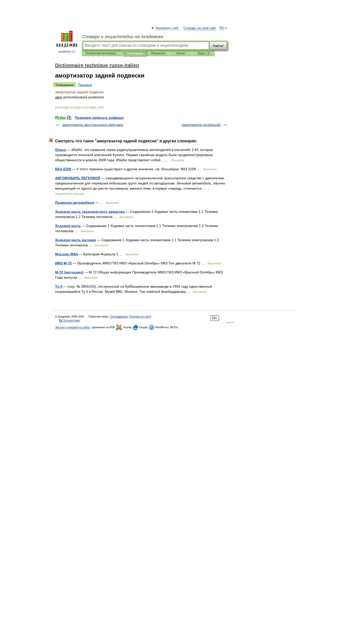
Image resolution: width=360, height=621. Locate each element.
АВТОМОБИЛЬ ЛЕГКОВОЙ (77, 178)
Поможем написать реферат (99, 118)
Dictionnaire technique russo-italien (102, 53)
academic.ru (67, 51)
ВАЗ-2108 (63, 169)
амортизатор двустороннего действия (92, 125)
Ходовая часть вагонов (75, 240)
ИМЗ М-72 (63, 263)
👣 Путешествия (69, 320)
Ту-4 (58, 286)
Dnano (60, 150)
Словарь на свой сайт (199, 28)
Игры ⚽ (204, 53)
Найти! (218, 46)
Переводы (158, 53)
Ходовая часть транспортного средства (90, 212)
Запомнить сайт (167, 28)
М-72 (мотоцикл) (69, 272)
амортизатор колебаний (201, 125)
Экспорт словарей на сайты (72, 327)
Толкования (134, 53)
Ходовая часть (68, 226)
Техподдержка (119, 316)
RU (222, 28)
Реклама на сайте (140, 316)
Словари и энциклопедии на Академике (122, 36)
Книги (181, 53)
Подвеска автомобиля (74, 202)
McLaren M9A (66, 254)
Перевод (85, 85)
